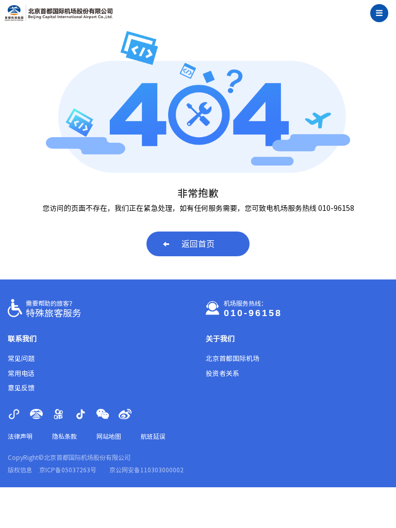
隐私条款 (64, 436)
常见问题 (21, 358)
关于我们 (220, 338)
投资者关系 (222, 373)
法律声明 (20, 436)
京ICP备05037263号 (67, 470)
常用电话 (21, 373)
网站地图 (108, 436)
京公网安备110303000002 (146, 470)
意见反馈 (21, 388)
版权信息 (20, 470)
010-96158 (253, 313)
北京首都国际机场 (232, 358)
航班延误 (153, 436)
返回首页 (198, 244)
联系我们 (22, 338)
